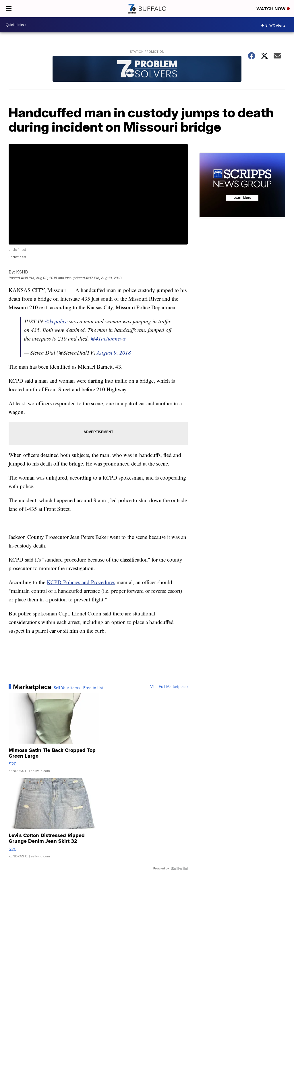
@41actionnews (107, 338)
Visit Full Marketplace (169, 687)
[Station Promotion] (147, 69)
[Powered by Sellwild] (179, 869)
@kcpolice (56, 321)
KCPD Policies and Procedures (81, 582)
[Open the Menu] (8, 8)
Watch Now (271, 8)
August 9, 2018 (114, 352)
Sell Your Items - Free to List (78, 688)
